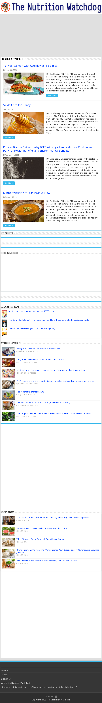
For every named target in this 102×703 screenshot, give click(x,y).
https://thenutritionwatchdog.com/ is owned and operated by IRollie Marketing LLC (39, 687)
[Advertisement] (51, 35)
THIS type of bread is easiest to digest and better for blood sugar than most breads (55, 381)
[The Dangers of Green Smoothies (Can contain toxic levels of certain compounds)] (8, 416)
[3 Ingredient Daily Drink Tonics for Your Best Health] (8, 362)
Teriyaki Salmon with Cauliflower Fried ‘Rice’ (30, 65)
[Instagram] (46, 696)
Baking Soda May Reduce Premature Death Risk (38, 348)
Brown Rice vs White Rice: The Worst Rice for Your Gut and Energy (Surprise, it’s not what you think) (57, 551)
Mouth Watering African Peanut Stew (26, 193)
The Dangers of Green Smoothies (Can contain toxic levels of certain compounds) (53, 413)
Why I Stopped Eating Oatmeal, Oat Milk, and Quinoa (40, 539)
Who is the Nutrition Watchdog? (15, 683)
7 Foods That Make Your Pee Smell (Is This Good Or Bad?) (43, 402)
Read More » (52, 95)
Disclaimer (5, 678)
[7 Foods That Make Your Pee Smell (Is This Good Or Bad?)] (8, 405)
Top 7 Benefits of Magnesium (30, 391)
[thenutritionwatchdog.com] (51, 7)
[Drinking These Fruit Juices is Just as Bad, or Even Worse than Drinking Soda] (8, 373)
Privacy (4, 670)
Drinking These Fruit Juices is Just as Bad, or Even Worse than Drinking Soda (50, 370)
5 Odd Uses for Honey (17, 105)
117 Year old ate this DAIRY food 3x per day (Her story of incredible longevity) (52, 517)
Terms (4, 674)
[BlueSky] (52, 696)
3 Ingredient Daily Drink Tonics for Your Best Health (40, 359)
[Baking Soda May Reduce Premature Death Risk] (8, 351)
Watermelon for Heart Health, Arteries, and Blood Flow (41, 528)
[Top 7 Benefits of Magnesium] (8, 395)
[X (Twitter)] (49, 696)
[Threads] (56, 696)
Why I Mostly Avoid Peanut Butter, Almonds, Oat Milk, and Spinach (46, 560)
